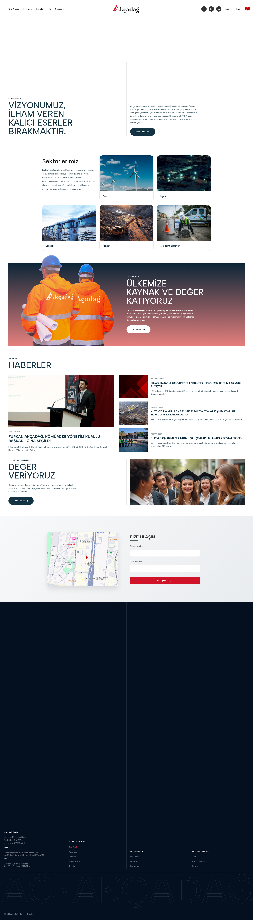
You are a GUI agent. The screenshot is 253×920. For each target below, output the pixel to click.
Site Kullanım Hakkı (200, 861)
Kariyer (195, 866)
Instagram (134, 866)
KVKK (194, 857)
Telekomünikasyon (170, 245)
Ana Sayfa (73, 847)
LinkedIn (134, 861)
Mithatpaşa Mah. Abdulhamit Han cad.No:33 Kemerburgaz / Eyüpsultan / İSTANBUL (24, 854)
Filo (50, 9)
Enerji (106, 196)
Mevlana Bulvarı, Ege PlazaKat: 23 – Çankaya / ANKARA (17, 865)
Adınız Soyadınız (136, 546)
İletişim (226, 9)
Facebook (134, 857)
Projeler (41, 9)
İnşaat (163, 196)
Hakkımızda (74, 861)
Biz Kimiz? (15, 9)
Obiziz (30, 914)
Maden (106, 245)
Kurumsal (28, 9)
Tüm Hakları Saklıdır (13, 914)
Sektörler (61, 9)
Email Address (136, 561)
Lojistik (49, 245)
